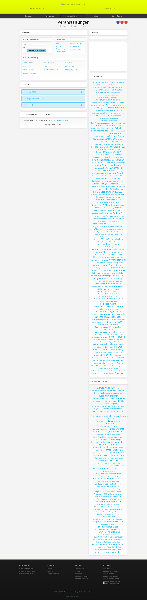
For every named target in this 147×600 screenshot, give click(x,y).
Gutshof (95, 184)
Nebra (103, 257)
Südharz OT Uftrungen (100, 352)
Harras (106, 186)
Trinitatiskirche (97, 539)
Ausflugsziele (49, 16)
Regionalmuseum (103, 491)
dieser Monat (74, 46)
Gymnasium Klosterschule (100, 429)
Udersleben (105, 355)
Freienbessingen (120, 163)
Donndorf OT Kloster (114, 149)
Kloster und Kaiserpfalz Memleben (108, 442)
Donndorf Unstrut (103, 152)
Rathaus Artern (113, 486)
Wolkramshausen (114, 371)
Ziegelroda (122, 371)
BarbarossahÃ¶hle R (97, 128)
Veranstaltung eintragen (134, 8)
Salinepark (116, 496)
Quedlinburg (120, 273)
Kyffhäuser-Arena (98, 450)
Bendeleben (115, 133)
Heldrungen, (97, 192)
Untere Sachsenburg (114, 542)
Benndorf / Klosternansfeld (101, 136)
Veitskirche (110, 547)
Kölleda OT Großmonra (104, 239)
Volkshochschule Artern (100, 550)
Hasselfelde (112, 186)
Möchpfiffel (118, 252)
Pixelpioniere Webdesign (71, 592)
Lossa (116, 247)
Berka (121, 136)
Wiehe (120, 363)
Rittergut (112, 494)
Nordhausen (115, 260)
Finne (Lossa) (111, 163)
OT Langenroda (117, 263)
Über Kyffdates (117, 16)
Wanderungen (27, 73)
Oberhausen (104, 265)
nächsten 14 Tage (76, 43)
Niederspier (94, 260)
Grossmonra (95, 176)
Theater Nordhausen (108, 527)
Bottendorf (110, 139)
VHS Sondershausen (100, 547)
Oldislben (122, 268)
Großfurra (121, 176)
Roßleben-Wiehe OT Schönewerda (108, 289)
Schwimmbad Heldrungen (112, 504)
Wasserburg (99, 552)
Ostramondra (97, 273)
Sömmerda (116, 347)
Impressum (78, 574)
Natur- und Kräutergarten (116, 469)
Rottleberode (117, 284)
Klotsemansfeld (112, 224)
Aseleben (106, 110)
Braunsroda (100, 144)
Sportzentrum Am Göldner (104, 514)
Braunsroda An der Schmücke (111, 142)
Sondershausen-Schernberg (102, 334)
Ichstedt (101, 202)
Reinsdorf (115, 275)
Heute (58, 43)
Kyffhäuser (103, 226)
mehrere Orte (98, 373)
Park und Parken (118, 479)
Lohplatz (97, 458)
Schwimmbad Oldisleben (101, 507)
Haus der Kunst (116, 429)
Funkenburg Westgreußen (108, 419)
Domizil (100, 404)
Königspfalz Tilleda (100, 455)
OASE (124, 260)
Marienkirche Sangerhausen (115, 458)
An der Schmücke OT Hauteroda (108, 95)
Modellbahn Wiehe (116, 466)
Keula (110, 213)
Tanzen (46, 62)
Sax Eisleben (103, 499)
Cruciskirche (106, 401)
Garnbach (117, 168)
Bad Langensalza (115, 123)
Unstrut (113, 355)
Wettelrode (96, 363)
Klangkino (121, 437)
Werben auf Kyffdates (81, 579)
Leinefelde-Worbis (104, 247)
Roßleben (118, 306)
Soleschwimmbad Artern (113, 509)
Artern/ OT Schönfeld (118, 105)
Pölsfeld (113, 273)
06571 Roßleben (97, 87)
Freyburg (97, 165)
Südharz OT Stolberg (114, 349)
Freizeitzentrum (108, 414)
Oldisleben (120, 270)
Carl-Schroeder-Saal (100, 398)
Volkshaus (118, 547)
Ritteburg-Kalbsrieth (110, 279)
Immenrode (108, 202)
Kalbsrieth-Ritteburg (108, 208)
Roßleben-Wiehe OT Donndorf (108, 294)
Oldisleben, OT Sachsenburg (103, 270)
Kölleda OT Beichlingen (108, 237)
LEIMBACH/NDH (107, 242)
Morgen (58, 46)
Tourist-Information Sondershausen (108, 537)
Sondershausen (117, 337)
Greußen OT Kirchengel (108, 173)
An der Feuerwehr (115, 92)
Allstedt (118, 89)
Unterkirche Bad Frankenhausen (108, 544)
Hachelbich (121, 184)
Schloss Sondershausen (101, 314)
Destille (120, 401)
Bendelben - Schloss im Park (116, 131)
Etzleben (120, 160)
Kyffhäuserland (116, 234)
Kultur (25, 62)
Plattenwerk (115, 481)
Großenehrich (112, 176)
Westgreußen (117, 360)
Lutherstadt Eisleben (102, 249)
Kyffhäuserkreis (99, 229)
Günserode (113, 184)
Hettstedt (122, 194)
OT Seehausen (95, 265)
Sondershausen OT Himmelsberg (108, 324)
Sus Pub (121, 522)
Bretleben (96, 147)
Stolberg (120, 344)
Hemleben (118, 192)
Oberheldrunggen (96, 268)
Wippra (123, 366)
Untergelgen (95, 358)
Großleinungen (99, 178)
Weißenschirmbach (98, 360)
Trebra (121, 352)
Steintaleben (97, 344)
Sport (67, 62)
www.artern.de (107, 569)
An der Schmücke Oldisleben (108, 100)
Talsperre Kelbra (105, 524)
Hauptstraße (121, 186)
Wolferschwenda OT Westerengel (108, 368)
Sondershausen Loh (98, 322)
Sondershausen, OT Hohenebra (108, 332)
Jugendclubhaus (99, 437)
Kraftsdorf (120, 224)
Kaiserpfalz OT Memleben (104, 205)
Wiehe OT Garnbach (108, 363)
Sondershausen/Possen (97, 342)
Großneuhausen (99, 181)
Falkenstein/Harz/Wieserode (99, 163)
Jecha (113, 202)
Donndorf (116, 152)
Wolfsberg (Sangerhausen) (100, 371)
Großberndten (103, 176)
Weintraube (108, 552)
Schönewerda (118, 314)
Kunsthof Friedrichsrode (104, 447)
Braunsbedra (119, 139)
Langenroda (102, 244)
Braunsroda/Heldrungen (114, 144)
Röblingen (101, 309)
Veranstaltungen (72, 16)
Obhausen (114, 268)
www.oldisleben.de (108, 574)
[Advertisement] (106, 56)
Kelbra (105, 213)
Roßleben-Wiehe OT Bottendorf (108, 291)
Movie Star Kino (101, 468)
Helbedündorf (110, 189)
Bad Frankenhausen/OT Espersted (108, 118)
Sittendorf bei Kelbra (97, 319)
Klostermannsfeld (99, 218)
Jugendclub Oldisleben (113, 434)
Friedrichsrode (109, 165)
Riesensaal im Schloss (101, 494)
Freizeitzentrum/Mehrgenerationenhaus (110, 416)
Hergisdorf (94, 194)
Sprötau (123, 342)
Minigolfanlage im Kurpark (100, 466)
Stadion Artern (116, 514)
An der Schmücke (117, 102)
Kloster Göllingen (116, 440)
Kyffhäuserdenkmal (116, 227)
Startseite (28, 16)
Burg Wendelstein (117, 393)
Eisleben (113, 157)
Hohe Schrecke (110, 197)
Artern (109, 105)
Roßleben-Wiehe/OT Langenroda (103, 307)
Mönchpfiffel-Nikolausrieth (103, 255)
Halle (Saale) (100, 186)
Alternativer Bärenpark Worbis (100, 390)
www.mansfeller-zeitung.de (111, 579)
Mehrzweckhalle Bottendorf (102, 463)
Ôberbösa (119, 373)
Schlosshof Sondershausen (108, 501)
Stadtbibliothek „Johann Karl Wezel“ (102, 519)
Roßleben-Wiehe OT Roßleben (108, 298)
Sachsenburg (100, 311)
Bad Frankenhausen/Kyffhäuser (108, 115)
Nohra (99, 260)
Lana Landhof (120, 455)
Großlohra (107, 178)
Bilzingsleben (98, 139)
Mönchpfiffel (116, 254)
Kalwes (109, 211)
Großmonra (117, 178)
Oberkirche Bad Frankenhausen (108, 473)
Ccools (111, 398)
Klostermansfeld (116, 218)
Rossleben (99, 283)
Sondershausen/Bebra (116, 339)
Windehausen (108, 366)
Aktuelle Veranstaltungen (26, 569)
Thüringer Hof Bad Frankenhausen (108, 529)
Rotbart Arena (99, 496)
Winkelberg (116, 366)
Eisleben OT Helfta (101, 157)
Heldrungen (108, 192)
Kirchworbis (95, 216)
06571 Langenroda (114, 85)
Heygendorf (100, 197)
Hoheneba (117, 197)
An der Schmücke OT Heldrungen (108, 97)
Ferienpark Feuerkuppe (118, 406)
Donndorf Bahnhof (101, 149)
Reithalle (122, 276)
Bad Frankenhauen (98, 113)
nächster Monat (75, 49)
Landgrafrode (116, 242)
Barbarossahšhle (109, 128)
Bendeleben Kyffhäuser (102, 134)
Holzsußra (119, 200)
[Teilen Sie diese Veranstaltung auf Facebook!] (118, 22)
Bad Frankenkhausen (100, 123)
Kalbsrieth (118, 207)
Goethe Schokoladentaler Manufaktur (108, 422)
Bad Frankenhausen (98, 82)
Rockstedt (97, 281)
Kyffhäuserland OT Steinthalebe (108, 232)
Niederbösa (118, 257)
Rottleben (109, 283)
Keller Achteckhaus (112, 437)
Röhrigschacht (108, 496)
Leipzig (111, 247)
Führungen (26, 70)
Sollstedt (113, 319)
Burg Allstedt (108, 393)
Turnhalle (96, 355)
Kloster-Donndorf (119, 216)
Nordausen (105, 260)
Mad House (103, 458)
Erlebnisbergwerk (111, 403)
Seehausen (115, 317)
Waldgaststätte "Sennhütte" (115, 550)
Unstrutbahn (119, 355)
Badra (123, 123)
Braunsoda (98, 142)
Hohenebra (99, 199)
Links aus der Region (53, 574)
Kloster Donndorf (106, 216)
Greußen (121, 173)
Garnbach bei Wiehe (103, 168)
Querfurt (95, 275)
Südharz (109, 352)
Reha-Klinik (117, 491)
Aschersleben (99, 110)
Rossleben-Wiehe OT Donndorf (111, 281)
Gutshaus (109, 181)
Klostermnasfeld (113, 221)
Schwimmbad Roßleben (115, 507)
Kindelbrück (118, 213)
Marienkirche (104, 460)
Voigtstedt (105, 357)
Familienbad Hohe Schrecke (101, 406)
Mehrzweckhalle (116, 463)
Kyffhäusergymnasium (99, 453)
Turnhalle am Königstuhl (112, 539)
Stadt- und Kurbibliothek (108, 516)
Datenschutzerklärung (81, 576)
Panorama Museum (103, 478)
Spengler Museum (114, 512)
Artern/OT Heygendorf (99, 108)
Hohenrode (110, 200)
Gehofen (106, 170)
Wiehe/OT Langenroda (98, 366)
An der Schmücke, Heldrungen (100, 102)
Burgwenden (112, 147)
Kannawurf (116, 210)
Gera (112, 171)
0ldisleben (119, 87)
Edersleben (118, 154)
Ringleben (99, 278)
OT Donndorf (98, 263)
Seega (107, 317)
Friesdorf (119, 165)
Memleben (108, 252)
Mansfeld (121, 250)
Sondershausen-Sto (116, 334)
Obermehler (105, 268)
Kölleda (119, 239)
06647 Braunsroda (109, 87)
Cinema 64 (119, 398)
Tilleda (115, 352)
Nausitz (97, 257)
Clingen (122, 147)
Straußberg (98, 347)
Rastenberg (105, 276)
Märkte (67, 66)
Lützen (115, 250)
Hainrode (93, 186)
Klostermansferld (102, 221)
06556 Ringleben (119, 82)
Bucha (103, 147)
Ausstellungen (49, 70)
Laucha (110, 244)
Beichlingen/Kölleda (99, 131)
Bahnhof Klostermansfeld (108, 125)
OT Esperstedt (107, 263)
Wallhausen (113, 358)
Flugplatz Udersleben (113, 408)
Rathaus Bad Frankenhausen (104, 489)
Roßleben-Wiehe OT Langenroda (108, 296)
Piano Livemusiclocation (105, 481)
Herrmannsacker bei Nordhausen (107, 194)
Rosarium (119, 494)
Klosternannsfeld (100, 224)
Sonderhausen (120, 319)
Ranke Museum (101, 486)
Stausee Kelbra (112, 522)
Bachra (119, 110)
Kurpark (95, 227)
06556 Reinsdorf (109, 82)
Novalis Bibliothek (107, 471)
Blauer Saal (99, 393)
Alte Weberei (114, 388)
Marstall (114, 460)
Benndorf (113, 136)
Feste (24, 66)
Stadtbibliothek (118, 519)
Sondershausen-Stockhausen (100, 337)
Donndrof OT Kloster (99, 155)
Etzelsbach (112, 160)
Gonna (120, 171)
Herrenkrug (105, 432)
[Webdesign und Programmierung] (111, 583)
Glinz (116, 171)
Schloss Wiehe (114, 499)
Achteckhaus (103, 388)
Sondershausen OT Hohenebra (108, 327)
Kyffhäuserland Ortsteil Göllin (103, 234)
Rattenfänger (117, 489)
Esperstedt (103, 160)
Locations (95, 16)
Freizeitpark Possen (117, 411)
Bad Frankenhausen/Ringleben (108, 120)
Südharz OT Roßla (99, 350)
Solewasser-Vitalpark (102, 512)
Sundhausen (106, 347)
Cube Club (114, 401)
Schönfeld (100, 317)
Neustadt (110, 257)
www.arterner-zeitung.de (110, 571)
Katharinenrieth (97, 213)
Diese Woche (60, 49)
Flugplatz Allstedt (99, 409)
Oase (113, 471)
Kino (45, 66)
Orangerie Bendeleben (108, 476)
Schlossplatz (101, 504)
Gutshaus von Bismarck (108, 426)
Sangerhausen (115, 311)
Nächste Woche (61, 52)
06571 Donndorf (101, 85)
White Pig (116, 552)
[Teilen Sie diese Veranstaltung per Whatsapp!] (122, 22)
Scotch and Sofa (99, 509)
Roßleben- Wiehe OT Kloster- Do (101, 286)
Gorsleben (95, 173)
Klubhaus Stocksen (108, 444)
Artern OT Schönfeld (98, 105)
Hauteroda (98, 189)
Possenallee (107, 273)
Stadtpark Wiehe (99, 522)
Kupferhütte (120, 447)
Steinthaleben (110, 344)
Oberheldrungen (117, 265)
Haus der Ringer (97, 432)
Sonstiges (68, 70)
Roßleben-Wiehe (108, 304)
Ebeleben (109, 154)
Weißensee (108, 360)
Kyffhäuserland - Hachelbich (114, 229)
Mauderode (98, 252)
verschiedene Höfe (108, 373)
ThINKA (113, 524)
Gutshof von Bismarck (118, 181)
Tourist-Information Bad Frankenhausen (108, 533)
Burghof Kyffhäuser (108, 396)
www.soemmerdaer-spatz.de (111, 581)
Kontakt (77, 571)
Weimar (120, 357)
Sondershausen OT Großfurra (114, 322)
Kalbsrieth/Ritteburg (100, 211)
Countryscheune (97, 401)
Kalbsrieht (98, 207)
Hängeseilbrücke (101, 434)
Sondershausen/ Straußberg (101, 339)
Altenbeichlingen (103, 92)
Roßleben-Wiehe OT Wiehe (108, 301)
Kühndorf (99, 242)
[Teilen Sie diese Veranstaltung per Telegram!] (126, 22)
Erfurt (95, 160)
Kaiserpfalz (121, 205)
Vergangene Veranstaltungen (27, 571)
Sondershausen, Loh (108, 329)
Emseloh (120, 157)
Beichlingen (120, 128)
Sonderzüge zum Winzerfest (112, 342)
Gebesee (98, 170)
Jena (117, 202)
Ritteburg (119, 279)
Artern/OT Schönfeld (115, 107)
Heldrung (120, 189)
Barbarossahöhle (117, 390)
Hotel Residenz (116, 431)
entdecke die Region (60, 120)
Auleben (113, 110)
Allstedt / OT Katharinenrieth (104, 90)
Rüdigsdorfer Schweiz (112, 309)
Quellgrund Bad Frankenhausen (108, 484)
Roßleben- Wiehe (117, 286)
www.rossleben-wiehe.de (110, 576)
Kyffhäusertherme (115, 452)
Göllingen (103, 183)
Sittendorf (106, 319)
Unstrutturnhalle (102, 542)
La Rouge (112, 455)
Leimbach (117, 244)
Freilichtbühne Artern (101, 411)
